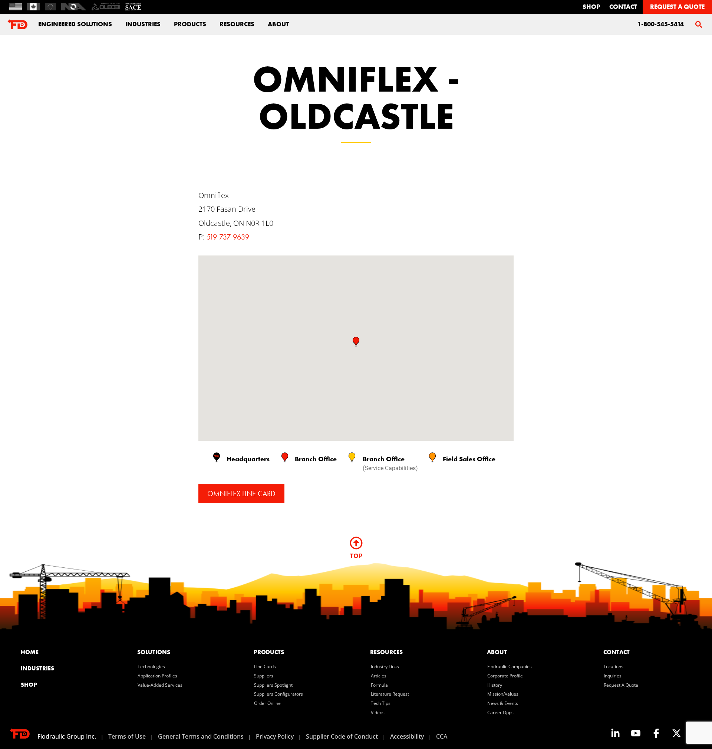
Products (190, 24)
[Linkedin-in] (615, 733)
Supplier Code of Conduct (342, 736)
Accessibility (407, 736)
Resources (237, 24)
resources (386, 652)
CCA (441, 736)
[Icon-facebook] (656, 733)
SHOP (29, 685)
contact (623, 7)
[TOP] (356, 543)
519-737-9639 (228, 237)
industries (143, 24)
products (269, 652)
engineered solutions (75, 24)
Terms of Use (127, 736)
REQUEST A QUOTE (677, 7)
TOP (356, 555)
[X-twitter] (676, 733)
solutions (153, 652)
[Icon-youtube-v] (635, 733)
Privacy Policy (275, 736)
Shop (591, 7)
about (278, 24)
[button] (698, 24)
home (30, 652)
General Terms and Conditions (201, 736)
